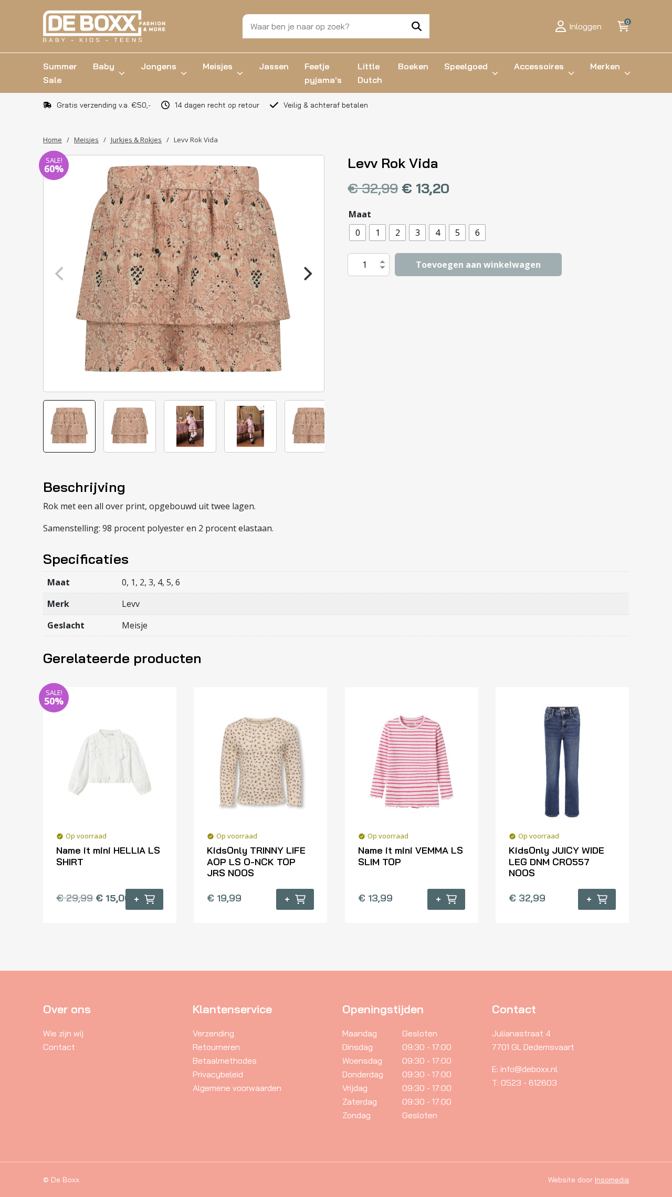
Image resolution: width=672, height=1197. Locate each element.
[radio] (357, 232)
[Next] (307, 273)
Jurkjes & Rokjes (136, 139)
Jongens (158, 66)
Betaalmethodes (225, 1060)
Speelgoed (466, 66)
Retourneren (216, 1047)
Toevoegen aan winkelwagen (478, 264)
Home (52, 139)
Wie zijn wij (63, 1033)
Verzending (213, 1033)
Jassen (274, 66)
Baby (103, 66)
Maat (360, 214)
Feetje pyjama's (323, 73)
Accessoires (539, 66)
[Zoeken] (416, 26)
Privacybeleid (218, 1074)
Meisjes (218, 66)
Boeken (413, 66)
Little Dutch (370, 73)
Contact (59, 1047)
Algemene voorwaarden (237, 1088)
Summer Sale (60, 73)
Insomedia (612, 1179)
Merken (605, 66)
